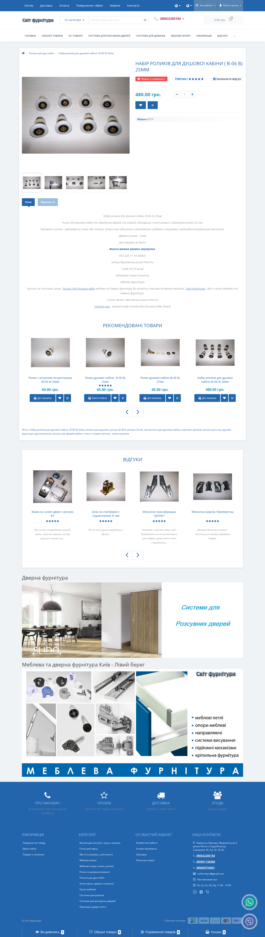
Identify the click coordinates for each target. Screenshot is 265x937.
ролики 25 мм (135, 429)
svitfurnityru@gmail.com (210, 873)
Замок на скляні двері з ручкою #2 (52, 513)
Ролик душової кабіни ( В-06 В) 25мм (105, 379)
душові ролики (43, 433)
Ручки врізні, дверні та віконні (97, 883)
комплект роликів (192, 429)
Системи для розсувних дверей (109, 35)
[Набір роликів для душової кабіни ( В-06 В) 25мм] (32, 182)
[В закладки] (59, 398)
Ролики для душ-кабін (92, 877)
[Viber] (208, 892)
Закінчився (99, 398)
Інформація (204, 35)
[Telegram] (201, 892)
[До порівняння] (67, 398)
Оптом (28, 5)
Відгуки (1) (48, 202)
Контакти (133, 5)
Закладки (141, 854)
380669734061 (205, 868)
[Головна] (23, 53)
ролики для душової (97, 429)
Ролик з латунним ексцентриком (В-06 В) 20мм (50, 379)
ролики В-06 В (118, 429)
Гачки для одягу (89, 848)
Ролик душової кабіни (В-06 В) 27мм (160, 379)
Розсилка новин (145, 860)
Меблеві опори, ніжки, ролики (97, 866)
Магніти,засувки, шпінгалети (96, 854)
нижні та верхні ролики (97, 433)
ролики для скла (212, 429)
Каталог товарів (52, 35)
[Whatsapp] (195, 891)
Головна (30, 35)
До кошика (44, 398)
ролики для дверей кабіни (68, 433)
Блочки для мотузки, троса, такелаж (100, 842)
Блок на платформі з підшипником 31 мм (106, 513)
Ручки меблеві (88, 889)
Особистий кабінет (147, 842)
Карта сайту (29, 848)
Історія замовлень (146, 848)
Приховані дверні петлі (93, 906)
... (234, 35)
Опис (28, 202)
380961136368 (205, 861)
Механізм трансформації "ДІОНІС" (159, 513)
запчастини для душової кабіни (162, 429)
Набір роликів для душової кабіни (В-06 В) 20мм (215, 379)
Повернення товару (34, 842)
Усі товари (75, 35)
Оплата (64, 5)
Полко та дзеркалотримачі (95, 872)
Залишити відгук (228, 79)
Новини (115, 5)
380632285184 (205, 855)
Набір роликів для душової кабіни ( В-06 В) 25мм (57, 429)
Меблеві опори (181, 35)
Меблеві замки (88, 860)
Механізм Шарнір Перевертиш (212, 512)
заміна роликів (120, 433)
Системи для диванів (150, 35)
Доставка (46, 5)
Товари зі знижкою (33, 854)
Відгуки (222, 35)
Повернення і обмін (89, 5)
